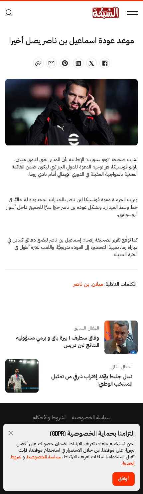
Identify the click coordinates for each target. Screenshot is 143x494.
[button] (10, 433)
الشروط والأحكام (50, 417)
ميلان (97, 284)
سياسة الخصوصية (43, 457)
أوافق (123, 479)
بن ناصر (81, 284)
